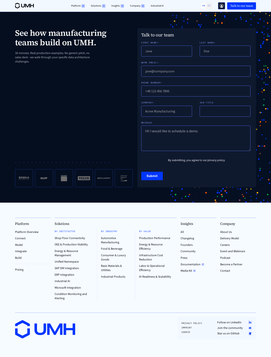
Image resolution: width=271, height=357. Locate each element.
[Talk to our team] (221, 6)
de (209, 5)
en (203, 5)
